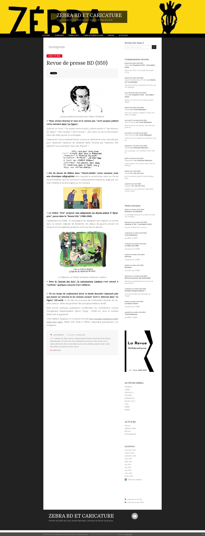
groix (85, 344)
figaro (100, 341)
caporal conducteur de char (136, 80)
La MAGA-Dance (131, 303)
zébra (65, 338)
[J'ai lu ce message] (203, 534)
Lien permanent (58, 335)
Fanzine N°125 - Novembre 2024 (138, 224)
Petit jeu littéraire (140, 148)
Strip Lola (73, 35)
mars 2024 (128, 473)
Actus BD (123, 35)
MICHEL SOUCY (130, 401)
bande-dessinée (85, 338)
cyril (126, 95)
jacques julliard (91, 341)
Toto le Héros (130, 122)
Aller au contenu (7, 2)
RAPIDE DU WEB (130, 428)
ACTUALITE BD (80, 335)
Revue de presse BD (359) (77, 63)
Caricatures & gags (93, 35)
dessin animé (71, 344)
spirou (76, 347)
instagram (62, 347)
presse (107, 338)
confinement (80, 341)
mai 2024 (128, 467)
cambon (97, 344)
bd (62, 338)
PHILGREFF (128, 395)
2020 (73, 341)
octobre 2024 (129, 453)
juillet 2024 (128, 462)
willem (79, 344)
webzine (57, 338)
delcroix (70, 347)
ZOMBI (127, 390)
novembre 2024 (130, 450)
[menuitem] (47, 36)
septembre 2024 (130, 456)
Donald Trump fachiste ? (135, 291)
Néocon (128, 257)
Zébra (127, 65)
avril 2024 (128, 470)
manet (102, 344)
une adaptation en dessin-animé (92, 213)
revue (103, 338)
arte (65, 344)
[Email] (135, 516)
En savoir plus (128, 534)
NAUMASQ (128, 387)
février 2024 (129, 476)
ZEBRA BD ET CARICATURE (89, 15)
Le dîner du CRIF (132, 246)
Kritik (111, 35)
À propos (59, 35)
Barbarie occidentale (133, 211)
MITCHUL (128, 431)
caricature (96, 338)
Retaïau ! (128, 267)
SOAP (126, 404)
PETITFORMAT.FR (130, 434)
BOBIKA (127, 410)
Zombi (127, 110)
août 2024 (128, 459)
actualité (64, 341)
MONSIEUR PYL (130, 398)
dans (70, 124)
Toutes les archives (135, 479)
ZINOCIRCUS (129, 392)
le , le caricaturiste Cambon (78, 281)
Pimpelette (129, 160)
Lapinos (128, 186)
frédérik (90, 344)
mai (70, 341)
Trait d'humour (139, 110)
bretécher (59, 344)
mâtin (56, 347)
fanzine (77, 338)
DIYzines (127, 426)
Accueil (46, 35)
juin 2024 (128, 464)
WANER (127, 407)
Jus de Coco (138, 173)
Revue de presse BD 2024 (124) (137, 278)
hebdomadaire (55, 341)
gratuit (71, 338)
